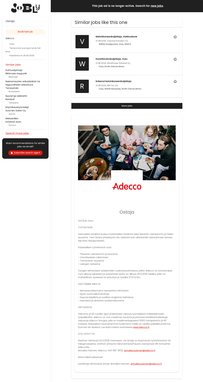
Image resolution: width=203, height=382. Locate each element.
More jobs (127, 105)
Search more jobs (17, 133)
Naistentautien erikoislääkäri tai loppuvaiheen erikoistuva (23, 83)
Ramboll (10, 99)
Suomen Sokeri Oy (16, 110)
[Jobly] (25, 8)
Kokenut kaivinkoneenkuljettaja (113, 81)
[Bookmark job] (176, 36)
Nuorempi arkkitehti (16, 96)
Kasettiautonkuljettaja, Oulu (111, 59)
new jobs (157, 6)
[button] (198, 6)
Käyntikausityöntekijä (17, 107)
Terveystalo (12, 88)
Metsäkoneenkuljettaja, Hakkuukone (116, 36)
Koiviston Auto (13, 121)
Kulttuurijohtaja (14, 70)
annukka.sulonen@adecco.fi (139, 350)
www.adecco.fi (141, 327)
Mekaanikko (12, 118)
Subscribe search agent (27, 152)
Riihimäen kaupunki (16, 73)
